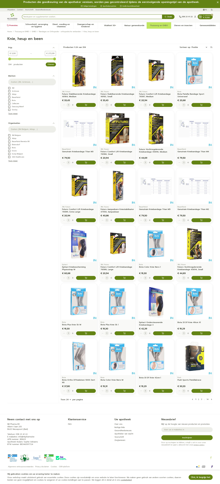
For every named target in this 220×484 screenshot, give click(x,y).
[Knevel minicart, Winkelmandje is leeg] (200, 17)
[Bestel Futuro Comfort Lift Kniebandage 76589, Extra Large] (86, 220)
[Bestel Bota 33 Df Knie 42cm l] (163, 391)
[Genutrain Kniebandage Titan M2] (194, 186)
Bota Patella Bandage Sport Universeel (190, 95)
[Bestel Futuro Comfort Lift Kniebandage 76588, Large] (124, 278)
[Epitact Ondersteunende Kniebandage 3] (156, 301)
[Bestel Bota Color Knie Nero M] (124, 391)
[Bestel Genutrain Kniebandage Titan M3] (86, 162)
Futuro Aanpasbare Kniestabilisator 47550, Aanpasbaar (117, 210)
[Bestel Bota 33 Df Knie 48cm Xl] (201, 333)
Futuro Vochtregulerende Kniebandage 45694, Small (190, 268)
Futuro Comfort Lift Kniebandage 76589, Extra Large (78, 210)
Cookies (54, 467)
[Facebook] (211, 458)
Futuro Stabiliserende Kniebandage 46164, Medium (79, 95)
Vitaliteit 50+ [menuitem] (113, 26)
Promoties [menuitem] (13, 25)
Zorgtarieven (119, 440)
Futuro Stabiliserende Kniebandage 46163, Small (117, 95)
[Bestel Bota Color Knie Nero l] (163, 278)
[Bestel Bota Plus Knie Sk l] (124, 333)
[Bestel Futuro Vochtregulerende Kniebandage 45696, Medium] (163, 162)
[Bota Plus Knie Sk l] (117, 301)
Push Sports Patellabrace (189, 380)
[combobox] (92, 16)
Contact (20, 9)
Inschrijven (187, 437)
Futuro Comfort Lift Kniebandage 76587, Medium (155, 95)
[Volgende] (211, 399)
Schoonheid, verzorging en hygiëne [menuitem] (37, 25)
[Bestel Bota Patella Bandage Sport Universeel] (201, 105)
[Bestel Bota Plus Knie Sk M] (86, 333)
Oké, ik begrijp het (200, 477)
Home (9, 32)
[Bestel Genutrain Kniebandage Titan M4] (201, 162)
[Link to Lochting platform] (212, 466)
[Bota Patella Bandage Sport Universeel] (194, 71)
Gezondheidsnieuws (43, 9)
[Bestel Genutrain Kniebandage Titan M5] (163, 220)
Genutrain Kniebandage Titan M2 (193, 209)
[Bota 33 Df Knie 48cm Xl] (194, 301)
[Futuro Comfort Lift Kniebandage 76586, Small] (117, 128)
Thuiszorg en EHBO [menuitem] (160, 26)
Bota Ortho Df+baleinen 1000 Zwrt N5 (78, 381)
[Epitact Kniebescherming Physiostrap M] (79, 244)
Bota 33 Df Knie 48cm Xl (189, 322)
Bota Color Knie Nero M (112, 380)
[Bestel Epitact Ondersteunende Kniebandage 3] (163, 333)
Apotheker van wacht (123, 434)
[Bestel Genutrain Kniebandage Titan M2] (201, 220)
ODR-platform (64, 467)
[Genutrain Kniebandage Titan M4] (194, 128)
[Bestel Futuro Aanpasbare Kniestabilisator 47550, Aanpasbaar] (124, 220)
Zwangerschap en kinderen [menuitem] (87, 25)
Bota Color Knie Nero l (150, 267)
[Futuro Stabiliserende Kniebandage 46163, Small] (117, 71)
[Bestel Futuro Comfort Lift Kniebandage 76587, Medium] (163, 105)
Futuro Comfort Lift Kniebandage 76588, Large (116, 268)
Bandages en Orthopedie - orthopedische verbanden (60, 32)
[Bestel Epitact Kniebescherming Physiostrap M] (86, 278)
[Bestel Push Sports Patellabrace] (201, 391)
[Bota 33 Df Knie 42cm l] (156, 357)
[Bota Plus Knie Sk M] (79, 301)
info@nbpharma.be (26, 436)
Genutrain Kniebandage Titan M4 (193, 151)
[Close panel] (217, 2)
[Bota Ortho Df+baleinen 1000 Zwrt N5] (79, 357)
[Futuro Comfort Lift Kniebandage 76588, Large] (117, 244)
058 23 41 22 (22, 434)
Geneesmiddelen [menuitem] (210, 26)
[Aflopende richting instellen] (211, 47)
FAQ (70, 424)
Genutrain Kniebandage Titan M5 (154, 209)
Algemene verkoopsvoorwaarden (20, 467)
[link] (193, 399)
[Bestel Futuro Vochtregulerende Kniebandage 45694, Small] (201, 278)
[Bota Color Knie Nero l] (156, 244)
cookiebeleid (126, 480)
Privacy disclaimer (42, 467)
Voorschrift (29, 9)
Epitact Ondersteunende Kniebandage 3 (151, 323)
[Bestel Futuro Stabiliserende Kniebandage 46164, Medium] (86, 105)
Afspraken (11, 9)
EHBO (34, 32)
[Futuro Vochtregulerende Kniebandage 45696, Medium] (156, 128)
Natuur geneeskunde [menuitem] (135, 26)
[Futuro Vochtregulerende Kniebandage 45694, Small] (194, 244)
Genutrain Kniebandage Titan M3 (77, 151)
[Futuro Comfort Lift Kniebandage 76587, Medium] (156, 71)
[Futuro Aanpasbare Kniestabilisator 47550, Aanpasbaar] (117, 186)
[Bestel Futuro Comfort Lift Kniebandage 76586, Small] (124, 162)
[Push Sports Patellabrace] (194, 357)
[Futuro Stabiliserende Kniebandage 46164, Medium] (79, 71)
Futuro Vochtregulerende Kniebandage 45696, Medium (153, 150)
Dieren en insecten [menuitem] (184, 26)
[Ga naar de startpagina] (12, 16)
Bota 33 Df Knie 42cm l (150, 377)
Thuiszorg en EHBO (22, 32)
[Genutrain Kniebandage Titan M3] (79, 128)
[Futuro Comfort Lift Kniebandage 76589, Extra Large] (79, 186)
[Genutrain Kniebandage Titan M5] (156, 186)
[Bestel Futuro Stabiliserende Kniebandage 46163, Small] (124, 105)
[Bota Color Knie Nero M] (117, 357)
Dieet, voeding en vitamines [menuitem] (63, 25)
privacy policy (199, 445)
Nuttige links (119, 427)
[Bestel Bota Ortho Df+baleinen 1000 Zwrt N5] (86, 391)
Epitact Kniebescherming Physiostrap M (74, 268)
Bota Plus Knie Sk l (109, 324)
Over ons (118, 424)
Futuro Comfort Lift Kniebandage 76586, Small (116, 153)
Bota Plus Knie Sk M (71, 324)
